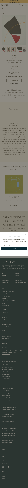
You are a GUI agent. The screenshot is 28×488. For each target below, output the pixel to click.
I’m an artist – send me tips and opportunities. (15, 251)
